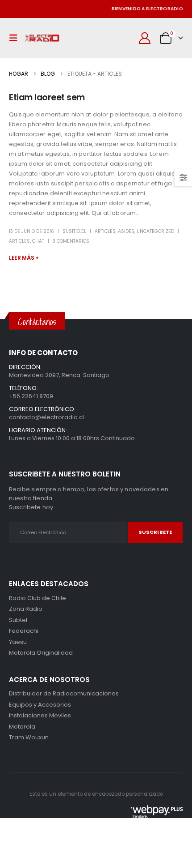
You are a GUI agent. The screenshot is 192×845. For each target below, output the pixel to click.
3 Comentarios (71, 241)
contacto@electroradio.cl (46, 417)
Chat (38, 241)
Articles (105, 231)
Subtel (18, 620)
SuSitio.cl (74, 231)
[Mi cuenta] (145, 38)
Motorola (22, 652)
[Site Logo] (42, 38)
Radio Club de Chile (37, 598)
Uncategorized (155, 231)
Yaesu (18, 642)
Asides (126, 231)
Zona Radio (25, 609)
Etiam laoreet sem (47, 97)
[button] (15, 38)
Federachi (23, 630)
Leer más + (24, 258)
